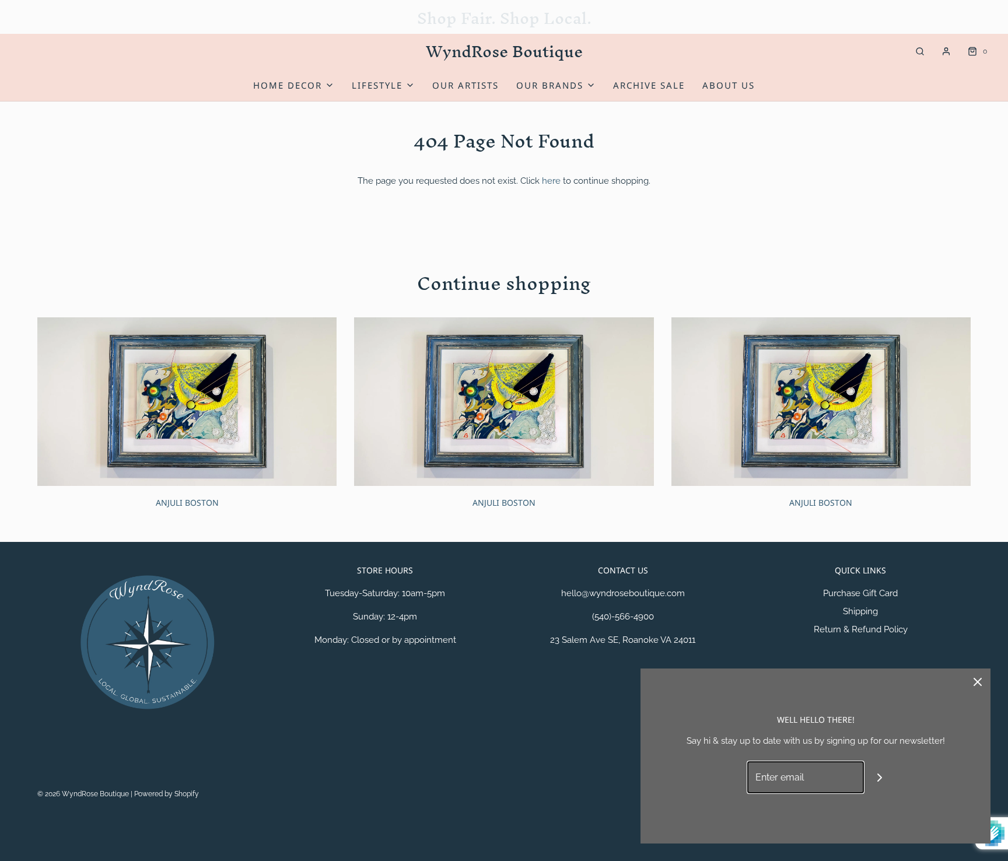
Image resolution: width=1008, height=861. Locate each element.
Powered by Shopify (166, 794)
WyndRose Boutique (504, 51)
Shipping (860, 611)
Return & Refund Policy (861, 629)
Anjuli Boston (187, 502)
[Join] (880, 777)
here (551, 181)
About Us (728, 85)
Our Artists (465, 85)
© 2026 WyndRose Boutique (84, 794)
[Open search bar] (919, 52)
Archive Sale (649, 85)
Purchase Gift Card (860, 593)
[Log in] (946, 51)
